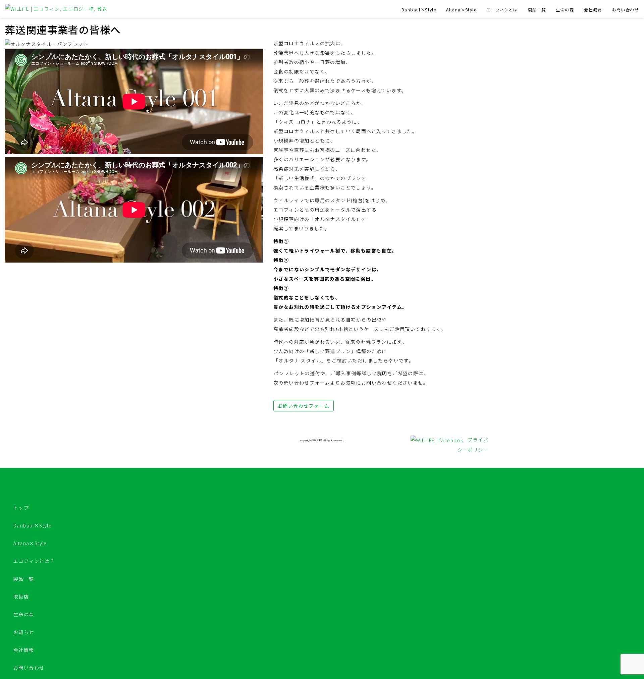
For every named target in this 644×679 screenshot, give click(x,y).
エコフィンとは (502, 9)
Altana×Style (461, 9)
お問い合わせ (625, 9)
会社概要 (593, 9)
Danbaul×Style (418, 9)
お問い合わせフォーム (303, 405)
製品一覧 (537, 9)
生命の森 (565, 9)
